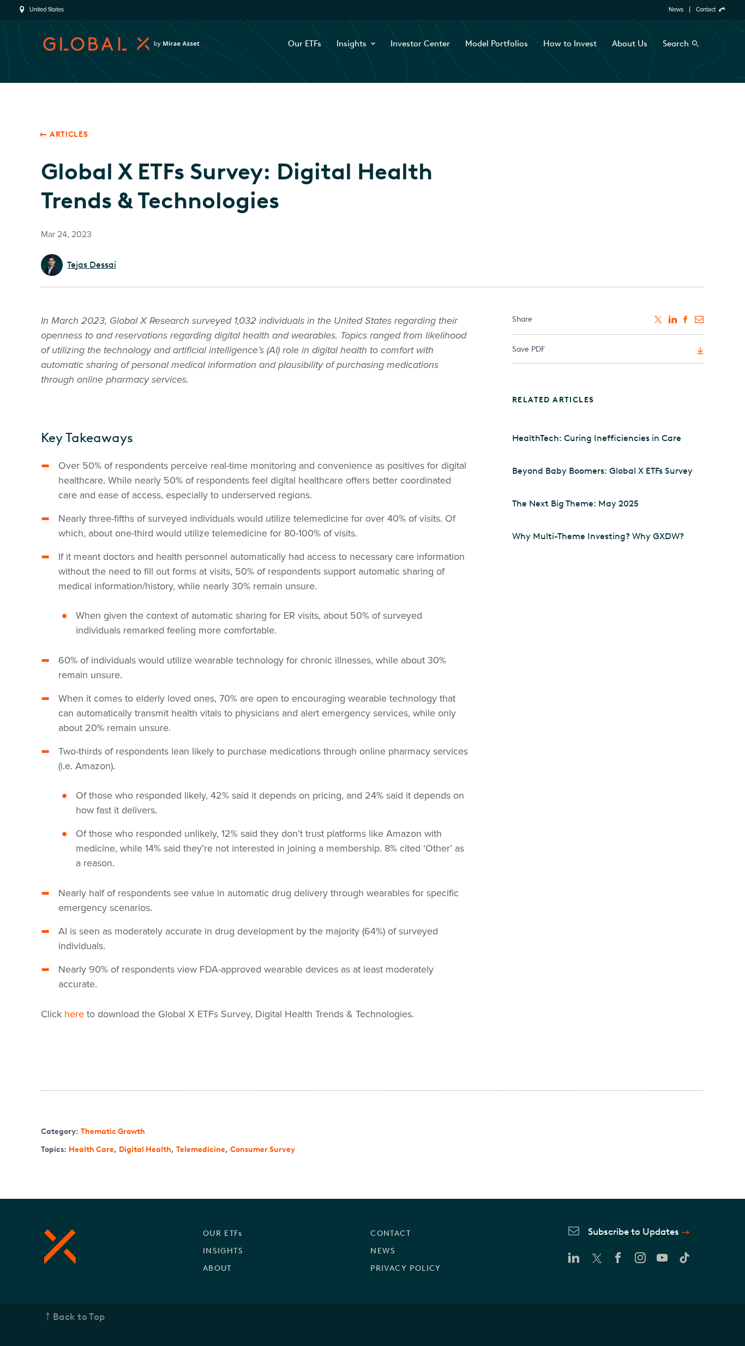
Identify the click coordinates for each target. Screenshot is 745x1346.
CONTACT (390, 1233)
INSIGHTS (223, 1251)
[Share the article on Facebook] (686, 319)
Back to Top (79, 1316)
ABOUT (217, 1268)
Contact (706, 9)
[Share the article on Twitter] (658, 319)
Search (676, 43)
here (74, 1014)
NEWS (383, 1251)
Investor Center (420, 43)
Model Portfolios (496, 43)
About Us (629, 43)
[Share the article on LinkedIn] (673, 319)
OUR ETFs (222, 1233)
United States (46, 10)
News (676, 9)
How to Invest (570, 43)
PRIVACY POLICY (405, 1268)
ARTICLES (69, 134)
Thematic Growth (113, 1131)
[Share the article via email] (699, 319)
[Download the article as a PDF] (699, 351)
